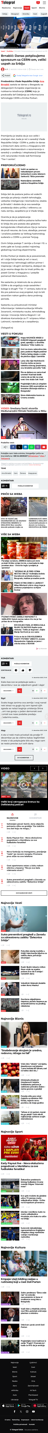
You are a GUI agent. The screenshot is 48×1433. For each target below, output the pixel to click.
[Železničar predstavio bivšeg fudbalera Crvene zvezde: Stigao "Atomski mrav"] (10, 1185)
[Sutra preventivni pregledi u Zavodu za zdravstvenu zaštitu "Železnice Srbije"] (24, 919)
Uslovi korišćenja (35, 465)
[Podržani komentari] (23, 670)
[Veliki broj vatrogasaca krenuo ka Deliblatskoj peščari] (24, 785)
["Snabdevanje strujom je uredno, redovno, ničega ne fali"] (24, 1035)
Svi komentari (24, 757)
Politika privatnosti (20, 1424)
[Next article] (46, 716)
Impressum (25, 1420)
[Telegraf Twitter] (21, 1411)
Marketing (15, 1420)
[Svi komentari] (16, 670)
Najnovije (11, 903)
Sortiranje (6, 670)
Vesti (3, 51)
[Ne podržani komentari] (30, 670)
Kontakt (32, 1424)
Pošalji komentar (25, 486)
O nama (7, 1420)
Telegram (5, 458)
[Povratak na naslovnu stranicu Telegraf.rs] (8, 2)
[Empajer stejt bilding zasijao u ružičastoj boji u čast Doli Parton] (24, 1263)
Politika (10, 51)
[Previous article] (1, 716)
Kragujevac (32, 473)
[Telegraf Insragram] (27, 1411)
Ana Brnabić (6, 473)
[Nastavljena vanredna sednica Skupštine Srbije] (10, 185)
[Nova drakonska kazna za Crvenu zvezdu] (10, 399)
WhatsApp (33, 456)
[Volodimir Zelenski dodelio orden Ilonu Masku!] (10, 989)
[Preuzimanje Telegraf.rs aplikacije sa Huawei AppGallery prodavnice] (40, 1405)
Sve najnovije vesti (24, 893)
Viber (42, 456)
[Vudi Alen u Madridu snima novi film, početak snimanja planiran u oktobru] (10, 1314)
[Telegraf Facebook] (14, 1411)
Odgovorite (8, 690)
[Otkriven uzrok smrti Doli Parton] (10, 1330)
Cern (15, 473)
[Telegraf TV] (33, 1411)
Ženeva (23, 473)
